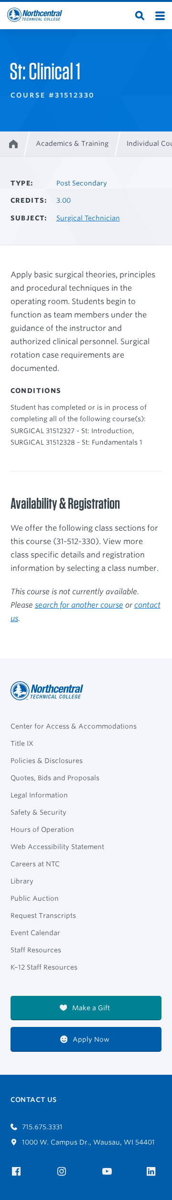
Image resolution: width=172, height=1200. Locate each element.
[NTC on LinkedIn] (154, 1172)
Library (22, 881)
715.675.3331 (41, 1127)
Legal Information (39, 795)
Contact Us (34, 1099)
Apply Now (90, 1039)
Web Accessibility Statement (57, 847)
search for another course (79, 605)
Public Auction (35, 898)
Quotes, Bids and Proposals (55, 778)
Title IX (22, 743)
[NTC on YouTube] (108, 1171)
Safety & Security (38, 812)
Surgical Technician (88, 218)
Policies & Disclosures (47, 760)
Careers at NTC (35, 864)
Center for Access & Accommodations (74, 726)
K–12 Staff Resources (44, 967)
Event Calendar (35, 933)
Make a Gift (90, 1008)
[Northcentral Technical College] (50, 690)
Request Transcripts (43, 915)
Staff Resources (36, 950)
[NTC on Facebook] (18, 1171)
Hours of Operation (42, 829)
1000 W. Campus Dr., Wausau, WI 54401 (87, 1142)
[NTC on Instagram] (63, 1171)
